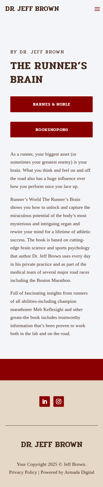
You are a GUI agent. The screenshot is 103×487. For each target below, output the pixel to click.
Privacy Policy (23, 472)
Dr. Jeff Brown (51, 444)
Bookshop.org (51, 129)
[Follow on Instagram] (58, 401)
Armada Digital (79, 472)
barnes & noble (51, 104)
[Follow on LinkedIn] (44, 401)
